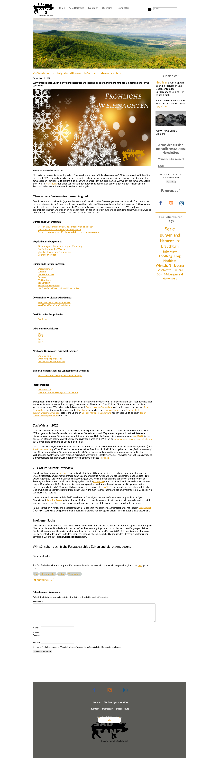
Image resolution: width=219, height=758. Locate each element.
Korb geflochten (113, 410)
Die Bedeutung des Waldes (51, 249)
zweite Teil (107, 487)
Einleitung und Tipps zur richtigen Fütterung (60, 246)
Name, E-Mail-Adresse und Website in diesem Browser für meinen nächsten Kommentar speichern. (78, 647)
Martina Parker (54, 500)
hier (140, 565)
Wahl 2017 (138, 436)
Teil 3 (40, 339)
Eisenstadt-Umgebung (49, 285)
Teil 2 (40, 336)
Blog (35, 573)
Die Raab (42, 319)
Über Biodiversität (47, 254)
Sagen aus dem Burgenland (99, 407)
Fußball (178, 270)
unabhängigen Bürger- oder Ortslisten (133, 438)
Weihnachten (74, 573)
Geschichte (164, 270)
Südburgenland (173, 274)
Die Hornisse (44, 389)
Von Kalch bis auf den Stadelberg (54, 305)
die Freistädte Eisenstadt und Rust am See (58, 288)
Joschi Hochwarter (42, 449)
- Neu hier (123, 702)
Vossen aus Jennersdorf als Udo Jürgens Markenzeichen (65, 226)
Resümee (104, 457)
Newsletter (122, 7)
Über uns (107, 7)
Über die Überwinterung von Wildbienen (58, 392)
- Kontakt (94, 708)
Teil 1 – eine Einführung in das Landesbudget (60, 375)
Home (61, 7)
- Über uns (96, 702)
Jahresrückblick (48, 573)
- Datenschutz (122, 708)
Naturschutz (170, 241)
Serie (170, 228)
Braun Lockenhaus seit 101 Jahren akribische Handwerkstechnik (70, 232)
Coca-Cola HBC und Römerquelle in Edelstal (59, 229)
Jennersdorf (44, 282)
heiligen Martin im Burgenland (96, 412)
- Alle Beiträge (110, 702)
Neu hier (93, 7)
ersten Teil (98, 481)
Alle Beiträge (76, 7)
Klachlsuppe (83, 410)
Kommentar (38, 601)
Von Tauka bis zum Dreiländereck (54, 302)
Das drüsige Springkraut (50, 358)
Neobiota (169, 261)
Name (36, 627)
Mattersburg (44, 280)
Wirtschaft (163, 265)
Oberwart (43, 277)
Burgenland (170, 235)
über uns (162, 107)
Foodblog (165, 256)
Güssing (42, 271)
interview (170, 251)
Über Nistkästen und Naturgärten (54, 251)
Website (36, 642)
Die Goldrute (44, 355)
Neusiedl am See (46, 274)
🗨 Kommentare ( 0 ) (43, 579)
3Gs (159, 274)
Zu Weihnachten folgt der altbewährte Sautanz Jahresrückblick (77, 73)
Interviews (64, 473)
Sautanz (62, 573)
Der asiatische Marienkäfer (51, 361)
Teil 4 (40, 341)
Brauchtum (170, 246)
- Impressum (107, 708)
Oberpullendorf (45, 268)
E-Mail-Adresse (36, 634)
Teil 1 (40, 333)
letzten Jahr (52, 183)
